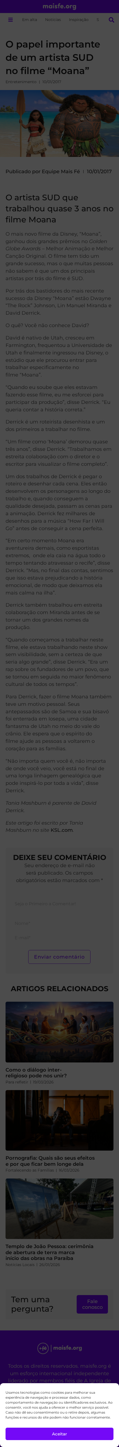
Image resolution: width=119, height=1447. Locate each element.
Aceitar (59, 1434)
